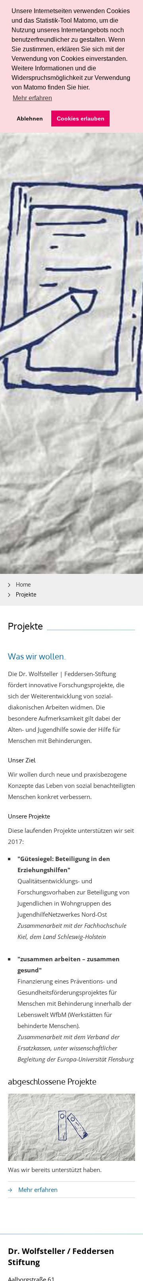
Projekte (26, 594)
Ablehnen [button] (30, 118)
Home (23, 584)
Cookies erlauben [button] (80, 118)
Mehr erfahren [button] (32, 98)
